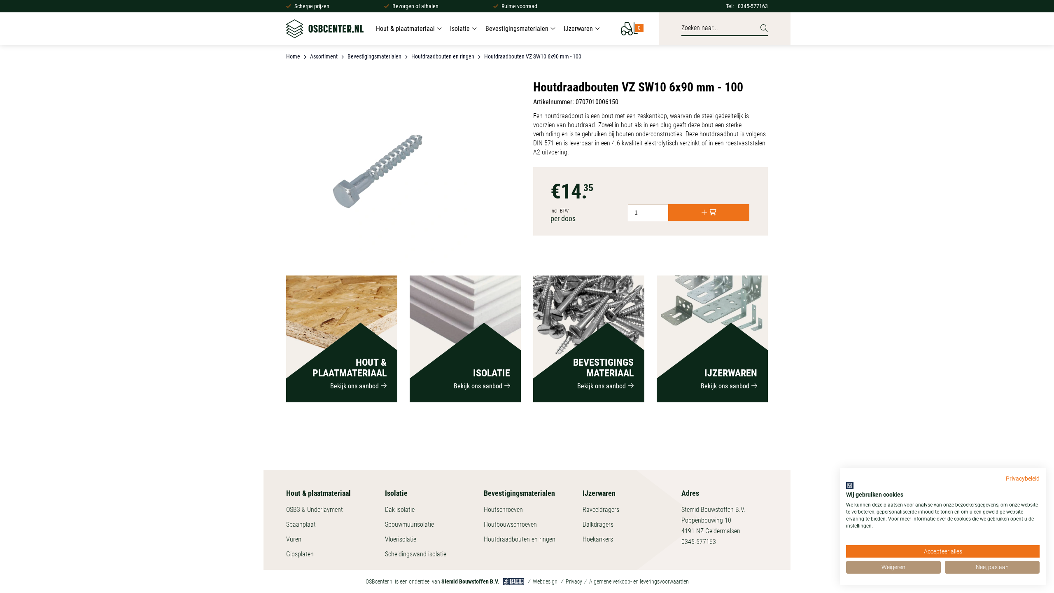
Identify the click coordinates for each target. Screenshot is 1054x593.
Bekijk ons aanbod (354, 386)
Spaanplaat (301, 524)
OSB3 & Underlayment (314, 510)
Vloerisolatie (400, 539)
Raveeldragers (601, 510)
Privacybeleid (1023, 478)
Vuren (293, 539)
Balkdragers (598, 524)
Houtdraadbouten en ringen (519, 539)
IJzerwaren (578, 29)
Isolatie (460, 29)
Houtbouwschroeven (510, 524)
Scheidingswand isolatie (415, 554)
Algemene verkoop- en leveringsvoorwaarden (639, 581)
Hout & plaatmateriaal (405, 29)
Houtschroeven (503, 510)
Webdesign (545, 581)
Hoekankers (598, 539)
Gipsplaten (300, 554)
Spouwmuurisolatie (409, 524)
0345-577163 (753, 6)
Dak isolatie (400, 510)
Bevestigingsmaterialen (516, 29)
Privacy (574, 581)
